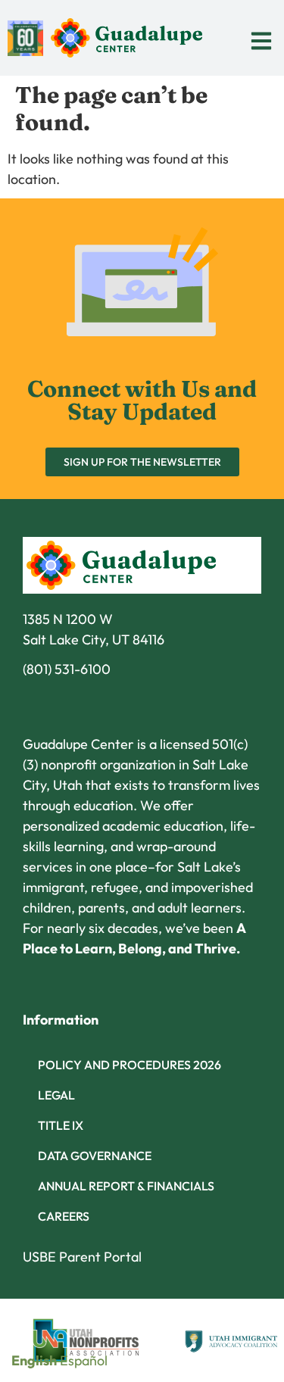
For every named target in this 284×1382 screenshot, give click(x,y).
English (34, 1360)
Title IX (60, 1125)
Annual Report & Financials (126, 1185)
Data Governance (94, 1155)
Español (84, 1360)
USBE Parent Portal (82, 1256)
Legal (56, 1095)
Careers (63, 1216)
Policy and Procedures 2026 (129, 1064)
